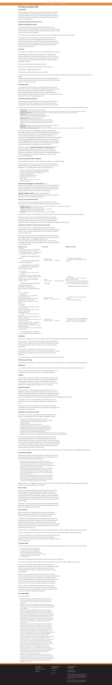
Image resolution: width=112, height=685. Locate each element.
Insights (55, 1)
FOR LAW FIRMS (38, 667)
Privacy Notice (53, 670)
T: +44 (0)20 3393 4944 (71, 670)
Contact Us (61, 1)
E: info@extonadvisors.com (71, 671)
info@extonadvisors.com (34, 69)
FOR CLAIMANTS (38, 666)
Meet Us (50, 1)
